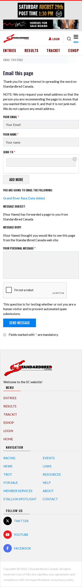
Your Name (11, 134)
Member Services (17, 491)
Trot (7, 474)
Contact (50, 499)
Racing (9, 458)
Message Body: (12, 227)
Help (47, 482)
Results (32, 50)
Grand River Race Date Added (24, 198)
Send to (9, 152)
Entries (9, 50)
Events (49, 458)
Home (8, 439)
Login (56, 39)
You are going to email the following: (28, 190)
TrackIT (53, 50)
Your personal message (19, 248)
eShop (73, 50)
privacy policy (65, 580)
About (48, 491)
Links (47, 466)
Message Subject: (14, 206)
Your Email (11, 117)
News (7, 466)
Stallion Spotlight (20, 499)
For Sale (10, 482)
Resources (52, 474)
